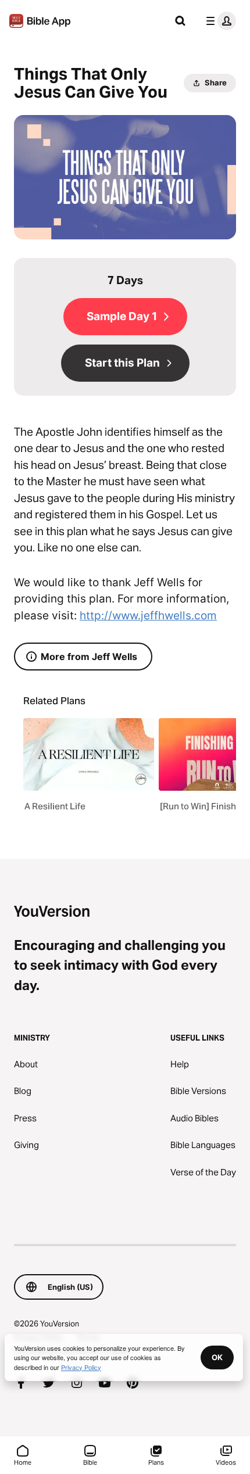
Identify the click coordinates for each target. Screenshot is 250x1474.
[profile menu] (219, 21)
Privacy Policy (81, 1367)
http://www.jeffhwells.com (148, 615)
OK (217, 1357)
